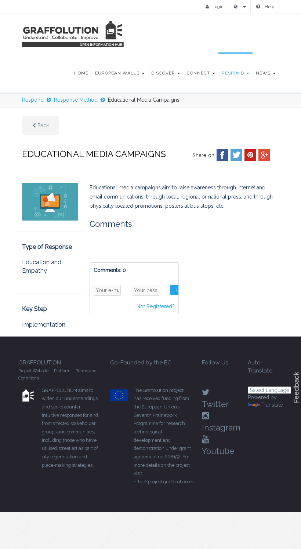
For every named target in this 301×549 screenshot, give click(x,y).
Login (218, 6)
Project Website (33, 370)
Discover (164, 73)
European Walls (118, 73)
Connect (199, 73)
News (264, 73)
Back (42, 125)
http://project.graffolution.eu (164, 481)
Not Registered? (156, 306)
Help (269, 6)
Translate (272, 405)
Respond (234, 73)
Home (81, 73)
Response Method (76, 100)
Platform (62, 370)
